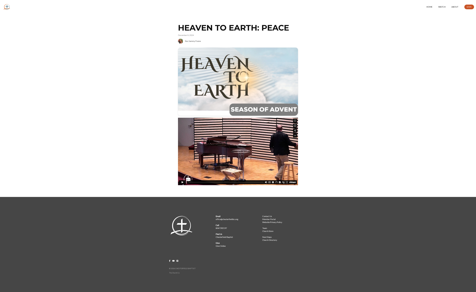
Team (264, 228)
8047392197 (221, 228)
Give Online (221, 246)
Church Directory (269, 240)
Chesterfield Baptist (224, 237)
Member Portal (269, 219)
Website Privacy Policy (272, 222)
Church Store (267, 231)
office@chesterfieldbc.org (227, 219)
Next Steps (267, 237)
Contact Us (267, 216)
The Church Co (174, 273)
